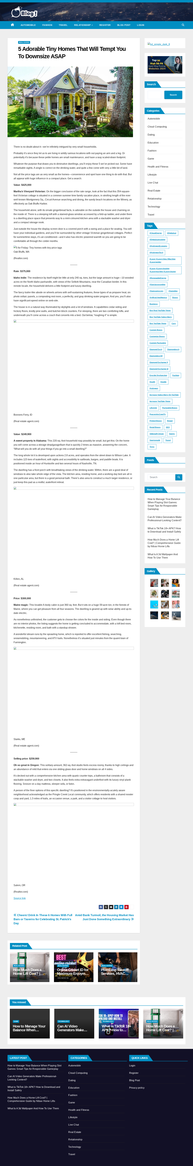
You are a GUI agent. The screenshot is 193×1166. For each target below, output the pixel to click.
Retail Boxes (155, 427)
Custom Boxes (156, 330)
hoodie (163, 382)
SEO (168, 427)
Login (140, 25)
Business (154, 304)
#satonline (173, 291)
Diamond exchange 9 (159, 362)
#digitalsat (171, 233)
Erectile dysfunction (158, 375)
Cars (174, 323)
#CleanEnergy (156, 233)
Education (153, 142)
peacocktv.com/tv (158, 414)
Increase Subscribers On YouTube (164, 395)
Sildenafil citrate (157, 434)
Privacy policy (137, 1087)
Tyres (152, 447)
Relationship (82, 25)
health (152, 382)
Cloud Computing (157, 126)
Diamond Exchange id (159, 369)
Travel (63, 25)
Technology (154, 206)
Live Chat (153, 182)
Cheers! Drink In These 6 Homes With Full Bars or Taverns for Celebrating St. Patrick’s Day (43, 919)
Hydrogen (154, 388)
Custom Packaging (158, 343)
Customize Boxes (157, 336)
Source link (20, 898)
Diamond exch (156, 349)
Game (151, 158)
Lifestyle (152, 174)
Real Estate (24, 42)
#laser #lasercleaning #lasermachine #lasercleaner (163, 270)
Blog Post (124, 25)
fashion (175, 375)
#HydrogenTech (156, 253)
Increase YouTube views (160, 401)
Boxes (175, 298)
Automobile (28, 25)
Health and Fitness (158, 166)
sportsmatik (155, 440)
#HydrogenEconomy (158, 246)
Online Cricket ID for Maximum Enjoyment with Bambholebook (73, 973)
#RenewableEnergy (158, 278)
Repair (170, 421)
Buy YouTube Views (158, 323)
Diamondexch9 (156, 356)
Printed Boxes (156, 421)
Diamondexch (173, 349)
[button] (183, 25)
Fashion (47, 25)
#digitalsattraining (157, 240)
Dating (151, 134)
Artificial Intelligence (158, 298)
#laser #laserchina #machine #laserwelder (163, 260)
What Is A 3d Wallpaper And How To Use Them (33, 1108)
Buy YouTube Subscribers (161, 317)
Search (151, 84)
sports (172, 434)
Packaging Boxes (169, 408)
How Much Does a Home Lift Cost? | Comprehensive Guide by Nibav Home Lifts (164, 543)
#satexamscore (156, 291)
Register (105, 25)
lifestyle (153, 408)
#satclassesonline (157, 285)
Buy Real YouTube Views (160, 310)
